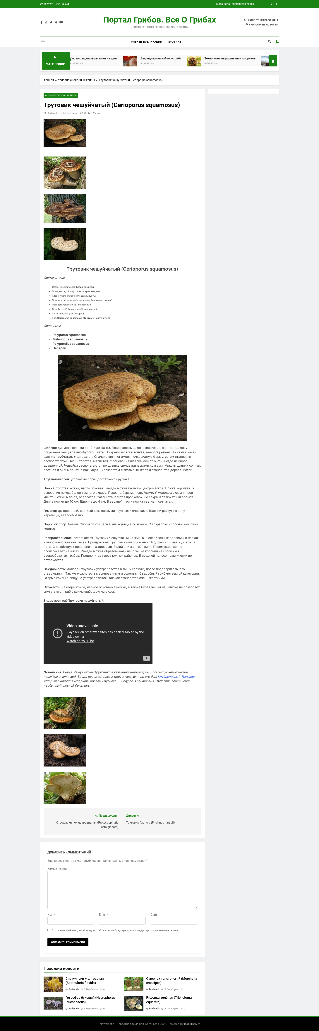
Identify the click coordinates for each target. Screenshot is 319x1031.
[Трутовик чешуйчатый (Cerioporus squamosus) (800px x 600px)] (65, 259)
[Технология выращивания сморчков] (160, 63)
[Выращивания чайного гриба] (96, 63)
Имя (51, 914)
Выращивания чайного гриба (235, 4)
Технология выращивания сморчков (196, 58)
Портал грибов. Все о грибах (159, 20)
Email (103, 914)
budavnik (52, 113)
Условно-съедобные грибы (61, 95)
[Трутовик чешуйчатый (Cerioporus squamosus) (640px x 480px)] (65, 803)
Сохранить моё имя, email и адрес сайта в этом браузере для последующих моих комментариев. (115, 930)
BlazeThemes (192, 1023)
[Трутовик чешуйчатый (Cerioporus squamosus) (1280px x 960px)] (65, 187)
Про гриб (174, 41)
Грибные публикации (145, 41)
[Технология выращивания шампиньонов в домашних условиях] (234, 63)
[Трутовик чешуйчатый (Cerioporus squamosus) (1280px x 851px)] (65, 221)
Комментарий (58, 869)
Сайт (154, 914)
